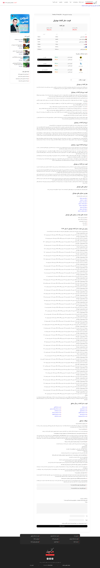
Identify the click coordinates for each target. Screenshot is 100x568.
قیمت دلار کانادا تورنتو (83, 409)
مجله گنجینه (56, 542)
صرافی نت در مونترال (83, 200)
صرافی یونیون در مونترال (83, 205)
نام (86, 516)
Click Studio (47, 565)
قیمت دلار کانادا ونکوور (83, 410)
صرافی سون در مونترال (83, 198)
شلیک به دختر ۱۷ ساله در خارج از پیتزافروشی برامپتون (18, 51)
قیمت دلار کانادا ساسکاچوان (83, 412)
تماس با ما (76, 536)
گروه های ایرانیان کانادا (35, 542)
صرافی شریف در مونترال (83, 201)
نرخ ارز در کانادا (36, 539)
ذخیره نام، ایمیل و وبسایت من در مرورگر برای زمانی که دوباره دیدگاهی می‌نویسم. (74, 523)
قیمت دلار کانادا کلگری (57, 407)
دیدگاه (86, 502)
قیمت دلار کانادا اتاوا (58, 416)
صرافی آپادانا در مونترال (83, 209)
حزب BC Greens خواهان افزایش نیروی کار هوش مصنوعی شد (18, 64)
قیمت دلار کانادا (81, 2)
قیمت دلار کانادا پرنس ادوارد (56, 412)
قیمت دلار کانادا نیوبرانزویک (82, 416)
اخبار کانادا (20, 41)
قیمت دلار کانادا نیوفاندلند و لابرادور (55, 409)
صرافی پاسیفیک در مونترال (83, 203)
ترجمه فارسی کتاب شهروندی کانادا (23, 74)
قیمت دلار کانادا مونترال (74, 539)
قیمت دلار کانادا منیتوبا (83, 414)
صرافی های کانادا (55, 539)
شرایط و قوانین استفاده (66, 565)
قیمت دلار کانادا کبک (57, 410)
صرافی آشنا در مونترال (83, 207)
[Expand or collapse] (86, 80)
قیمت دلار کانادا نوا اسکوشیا (56, 414)
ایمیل (86, 520)
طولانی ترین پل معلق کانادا (19, 39)
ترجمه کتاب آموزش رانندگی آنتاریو (23, 76)
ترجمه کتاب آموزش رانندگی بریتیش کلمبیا (22, 78)
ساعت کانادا (76, 542)
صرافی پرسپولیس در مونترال (82, 211)
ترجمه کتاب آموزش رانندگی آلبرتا (24, 81)
